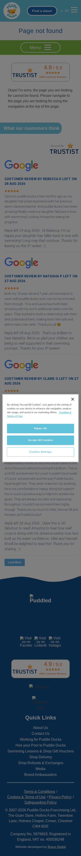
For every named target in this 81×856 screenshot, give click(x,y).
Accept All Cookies (40, 440)
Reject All (40, 428)
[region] (40, 428)
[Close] (73, 399)
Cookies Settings (40, 451)
